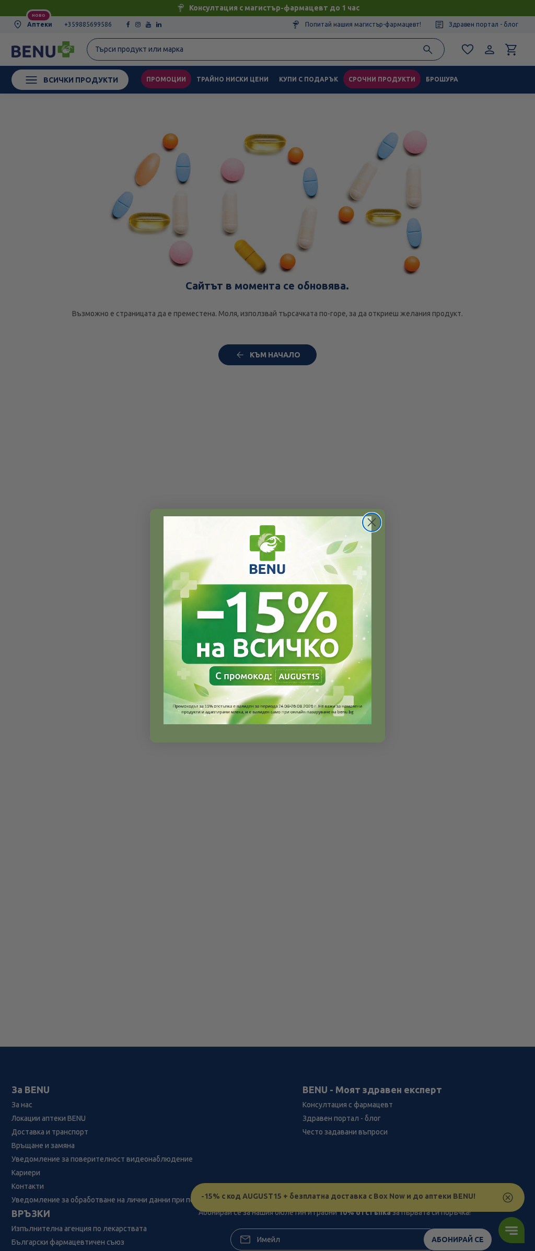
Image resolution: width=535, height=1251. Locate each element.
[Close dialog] (372, 522)
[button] (267, 620)
